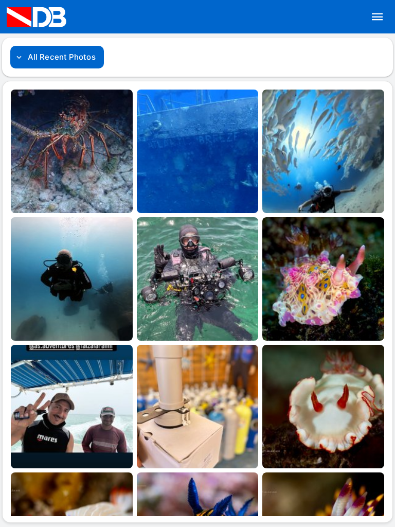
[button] (377, 17)
